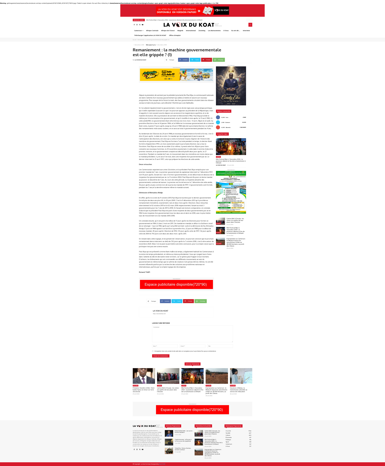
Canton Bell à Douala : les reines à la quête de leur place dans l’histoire (235, 220)
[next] (251, 20)
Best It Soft (162, 464)
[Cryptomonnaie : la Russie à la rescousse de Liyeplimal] (169, 442)
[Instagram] (137, 24)
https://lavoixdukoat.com (159, 313)
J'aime (244, 117)
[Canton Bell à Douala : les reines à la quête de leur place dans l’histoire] (220, 221)
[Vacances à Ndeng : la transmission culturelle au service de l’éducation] (241, 376)
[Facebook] (134, 24)
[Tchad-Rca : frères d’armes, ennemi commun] (169, 450)
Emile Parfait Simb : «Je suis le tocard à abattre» (183, 431)
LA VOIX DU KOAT (140, 60)
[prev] (248, 20)
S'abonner (243, 127)
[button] (250, 25)
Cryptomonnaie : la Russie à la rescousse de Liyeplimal (183, 440)
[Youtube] (142, 24)
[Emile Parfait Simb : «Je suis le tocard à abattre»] (169, 433)
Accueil (134, 39)
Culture (218, 157)
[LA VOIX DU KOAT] (146, 312)
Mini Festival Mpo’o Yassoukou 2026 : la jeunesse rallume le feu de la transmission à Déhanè (231, 161)
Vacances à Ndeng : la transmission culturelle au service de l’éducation (238, 389)
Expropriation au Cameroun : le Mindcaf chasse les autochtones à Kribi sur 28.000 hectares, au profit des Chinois (180, 20)
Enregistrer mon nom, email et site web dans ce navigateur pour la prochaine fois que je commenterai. (185, 351)
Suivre (244, 122)
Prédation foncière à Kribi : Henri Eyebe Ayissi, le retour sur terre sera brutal (143, 389)
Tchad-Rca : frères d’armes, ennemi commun (183, 449)
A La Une (219, 243)
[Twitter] (139, 24)
